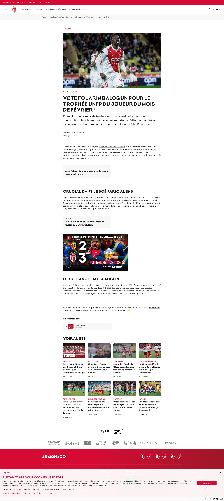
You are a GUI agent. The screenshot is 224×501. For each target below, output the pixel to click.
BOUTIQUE (33, 2)
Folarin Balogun (86, 149)
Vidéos (86, 9)
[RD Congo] (54, 443)
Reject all (206, 488)
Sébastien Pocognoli (147, 200)
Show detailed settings (12, 493)
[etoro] (170, 443)
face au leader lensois (123, 206)
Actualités (52, 17)
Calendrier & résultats (56, 9)
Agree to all (207, 483)
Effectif (38, 9)
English (6, 473)
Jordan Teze (96, 288)
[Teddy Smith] (115, 443)
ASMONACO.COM (8, 2)
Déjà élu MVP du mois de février (78, 197)
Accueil (44, 17)
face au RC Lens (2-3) (82, 152)
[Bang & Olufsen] (130, 443)
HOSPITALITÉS (45, 2)
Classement (75, 9)
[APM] (105, 431)
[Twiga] (87, 443)
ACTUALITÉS (27, 9)
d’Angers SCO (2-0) (135, 152)
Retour (68, 29)
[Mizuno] (118, 431)
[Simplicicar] (149, 443)
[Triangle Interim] (101, 443)
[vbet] (72, 443)
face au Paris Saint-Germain (112, 147)
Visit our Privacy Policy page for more (38, 493)
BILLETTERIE (21, 2)
